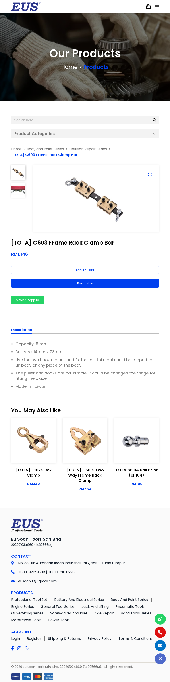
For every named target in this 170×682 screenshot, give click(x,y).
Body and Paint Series (129, 599)
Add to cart (85, 270)
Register (34, 638)
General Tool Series (58, 606)
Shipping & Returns (64, 638)
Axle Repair (104, 613)
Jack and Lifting (95, 606)
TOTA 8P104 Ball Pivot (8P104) (136, 472)
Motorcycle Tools (26, 620)
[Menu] (157, 7)
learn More (33, 444)
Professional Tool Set (29, 599)
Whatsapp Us (29, 300)
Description (21, 330)
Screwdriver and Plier (68, 613)
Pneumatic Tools (130, 606)
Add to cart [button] (33, 455)
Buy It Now (85, 283)
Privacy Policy (100, 638)
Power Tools (59, 620)
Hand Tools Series (136, 613)
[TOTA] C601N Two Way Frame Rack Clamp (85, 475)
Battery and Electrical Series (79, 599)
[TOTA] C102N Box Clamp (33, 472)
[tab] (21, 330)
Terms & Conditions (135, 638)
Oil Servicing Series (27, 613)
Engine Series (22, 606)
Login (15, 638)
